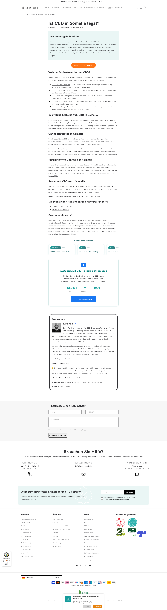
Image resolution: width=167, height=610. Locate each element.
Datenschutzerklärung (115, 499)
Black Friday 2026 (27, 556)
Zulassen (98, 606)
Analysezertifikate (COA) (60, 526)
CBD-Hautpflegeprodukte (61, 107)
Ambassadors (56, 546)
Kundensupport (89, 519)
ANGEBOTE (24, 553)
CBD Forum (88, 526)
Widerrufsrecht (89, 549)
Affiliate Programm (58, 543)
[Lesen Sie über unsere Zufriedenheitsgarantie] (132, 526)
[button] (78, 8)
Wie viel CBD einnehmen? (92, 539)
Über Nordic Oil (57, 519)
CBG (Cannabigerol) (27, 543)
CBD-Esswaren (57, 96)
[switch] (6, 564)
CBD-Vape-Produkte (59, 101)
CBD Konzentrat (26, 532)
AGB (78, 585)
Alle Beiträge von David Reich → (64, 359)
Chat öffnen (137, 466)
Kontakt (55, 532)
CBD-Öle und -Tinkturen (61, 85)
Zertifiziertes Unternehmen (61, 529)
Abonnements (88, 556)
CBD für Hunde (26, 546)
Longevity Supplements (28, 519)
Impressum (73, 585)
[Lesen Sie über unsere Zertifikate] (132, 536)
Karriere (55, 536)
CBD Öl (23, 526)
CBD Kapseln (25, 529)
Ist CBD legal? (88, 532)
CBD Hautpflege (26, 536)
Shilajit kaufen (25, 522)
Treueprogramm (89, 560)
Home (28, 14)
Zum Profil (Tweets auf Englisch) (90, 382)
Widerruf (82, 585)
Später (87, 606)
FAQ (85, 522)
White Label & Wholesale (60, 539)
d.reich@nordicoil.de (81, 378)
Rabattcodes (88, 543)
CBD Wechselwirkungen (92, 536)
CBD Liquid (24, 539)
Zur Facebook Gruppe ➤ (83, 299)
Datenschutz (88, 585)
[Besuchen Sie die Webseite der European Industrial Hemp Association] (121, 536)
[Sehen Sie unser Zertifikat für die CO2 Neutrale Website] (83, 592)
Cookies (94, 585)
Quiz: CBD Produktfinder (83, 65)
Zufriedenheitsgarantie (91, 553)
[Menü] (10, 552)
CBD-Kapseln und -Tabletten (62, 90)
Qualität (55, 522)
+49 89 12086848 (64, 386)
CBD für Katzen (26, 549)
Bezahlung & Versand (91, 546)
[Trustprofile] (141, 536)
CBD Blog (34, 14)
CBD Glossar (88, 529)
